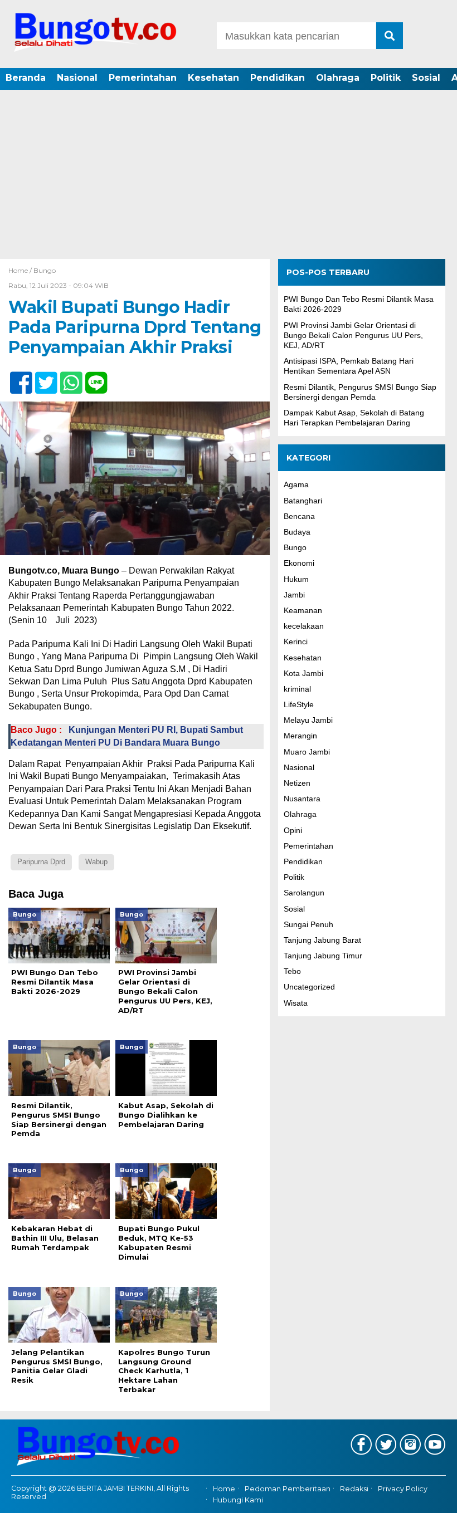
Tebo (292, 971)
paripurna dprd (41, 862)
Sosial (426, 77)
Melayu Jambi (308, 720)
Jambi (294, 594)
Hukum (296, 579)
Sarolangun (304, 892)
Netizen (297, 782)
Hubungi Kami (238, 1500)
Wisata (296, 1002)
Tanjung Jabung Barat (322, 940)
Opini (293, 830)
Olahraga (337, 77)
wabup (96, 862)
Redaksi (354, 1489)
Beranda (26, 77)
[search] (389, 35)
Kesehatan (213, 77)
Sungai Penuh (308, 924)
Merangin (300, 735)
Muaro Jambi (307, 751)
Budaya (297, 531)
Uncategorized (309, 986)
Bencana (299, 516)
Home (224, 1489)
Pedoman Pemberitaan (287, 1489)
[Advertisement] (228, 175)
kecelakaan (304, 625)
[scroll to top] (431, 1496)
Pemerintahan (143, 77)
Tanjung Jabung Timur (323, 955)
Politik (386, 77)
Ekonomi (299, 563)
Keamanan (303, 610)
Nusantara (302, 798)
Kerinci (296, 641)
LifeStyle (299, 704)
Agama (296, 484)
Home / (20, 270)
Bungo (44, 270)
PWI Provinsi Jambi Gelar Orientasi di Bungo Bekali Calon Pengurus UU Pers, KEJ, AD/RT (353, 335)
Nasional (77, 77)
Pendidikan (277, 77)
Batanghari (303, 500)
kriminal (297, 688)
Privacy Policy (402, 1489)
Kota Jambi (303, 673)
